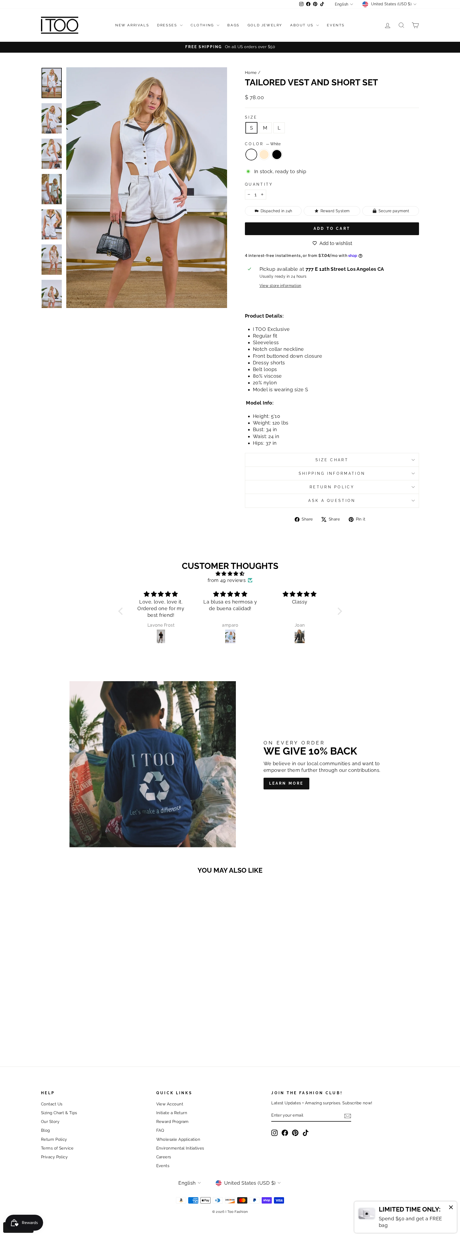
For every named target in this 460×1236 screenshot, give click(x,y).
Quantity (259, 184)
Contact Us (52, 1104)
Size (251, 117)
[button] (121, 611)
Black (277, 154)
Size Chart (331, 459)
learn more (286, 783)
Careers (163, 1157)
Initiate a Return (171, 1112)
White (251, 154)
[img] (230, 573)
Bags (233, 25)
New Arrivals (132, 25)
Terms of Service (57, 1148)
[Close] (451, 1208)
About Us (302, 25)
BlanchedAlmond (264, 154)
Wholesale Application (178, 1139)
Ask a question (331, 500)
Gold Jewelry (265, 25)
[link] (405, 1217)
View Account (169, 1104)
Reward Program (172, 1121)
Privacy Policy (54, 1157)
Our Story (50, 1121)
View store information (280, 285)
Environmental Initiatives (180, 1148)
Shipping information (332, 473)
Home (251, 72)
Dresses (168, 25)
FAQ (160, 1130)
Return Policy (332, 487)
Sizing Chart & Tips (59, 1112)
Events (336, 25)
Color (263, 144)
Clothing (203, 25)
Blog (45, 1130)
